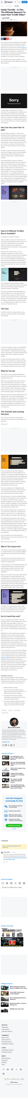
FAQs (3, 1064)
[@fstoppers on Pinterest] (20, 883)
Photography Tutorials (7, 1050)
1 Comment (14, 19)
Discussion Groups (7, 1041)
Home (2, 6)
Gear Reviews (9, 6)
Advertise (4, 1062)
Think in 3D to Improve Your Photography (17, 769)
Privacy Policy (9, 1084)
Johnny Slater (6, 852)
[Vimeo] (11, 744)
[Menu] (2, 2)
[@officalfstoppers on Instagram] (3, 883)
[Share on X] (5, 39)
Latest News (5, 1027)
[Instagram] (3, 744)
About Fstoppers (6, 1058)
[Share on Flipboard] (7, 39)
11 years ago (13, 852)
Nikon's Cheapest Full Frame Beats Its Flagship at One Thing (18, 987)
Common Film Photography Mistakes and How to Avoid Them (17, 764)
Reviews (10, 710)
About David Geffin (14, 727)
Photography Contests (7, 1043)
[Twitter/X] (8, 744)
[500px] (14, 744)
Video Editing (5, 712)
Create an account (12, 846)
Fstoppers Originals (7, 1031)
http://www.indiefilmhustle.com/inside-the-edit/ (15, 858)
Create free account (14, 825)
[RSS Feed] (24, 883)
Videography (17, 710)
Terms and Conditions (17, 1084)
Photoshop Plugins (7, 1052)
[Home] (8, 2)
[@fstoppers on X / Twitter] (15, 883)
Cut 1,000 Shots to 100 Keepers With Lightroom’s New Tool (17, 758)
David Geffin (5, 18)
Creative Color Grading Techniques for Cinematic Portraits (17, 775)
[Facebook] (6, 744)
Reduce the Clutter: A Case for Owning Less (18, 1004)
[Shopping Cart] (15, 2)
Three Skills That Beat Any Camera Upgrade (17, 993)
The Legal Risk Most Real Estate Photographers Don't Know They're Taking (17, 786)
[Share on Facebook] (2, 39)
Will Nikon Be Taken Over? (17, 1009)
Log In (19, 2)
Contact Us (5, 1060)
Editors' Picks (5, 1037)
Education (16, 6)
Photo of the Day (6, 1039)
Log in (14, 828)
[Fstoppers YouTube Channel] (7, 883)
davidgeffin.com (6, 742)
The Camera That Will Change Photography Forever (16, 780)
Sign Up (24, 2)
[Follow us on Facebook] (11, 883)
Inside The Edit (5, 657)
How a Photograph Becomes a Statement (18, 998)
